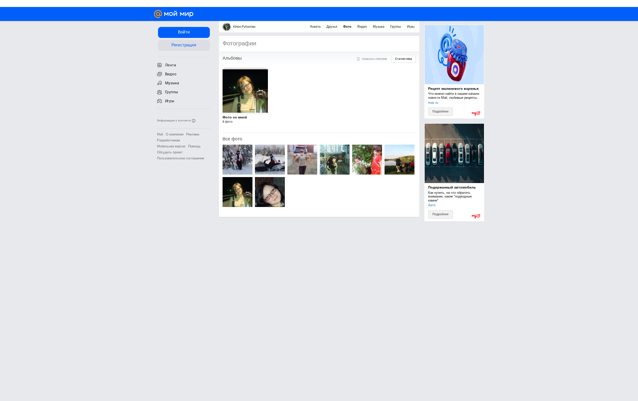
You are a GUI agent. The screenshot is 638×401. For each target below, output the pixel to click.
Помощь (194, 146)
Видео (362, 26)
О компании (174, 134)
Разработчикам (168, 140)
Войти (184, 32)
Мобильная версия (171, 146)
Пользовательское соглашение (180, 158)
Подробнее (440, 111)
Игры (410, 26)
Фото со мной (235, 117)
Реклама (192, 134)
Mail (160, 134)
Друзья (332, 26)
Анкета (315, 26)
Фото (347, 26)
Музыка (379, 26)
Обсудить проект (170, 152)
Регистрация (183, 45)
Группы (396, 26)
